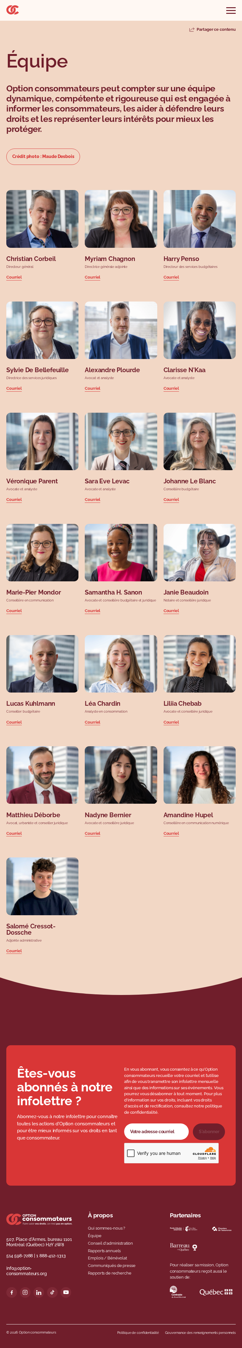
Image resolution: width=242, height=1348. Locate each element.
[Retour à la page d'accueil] (12, 13)
